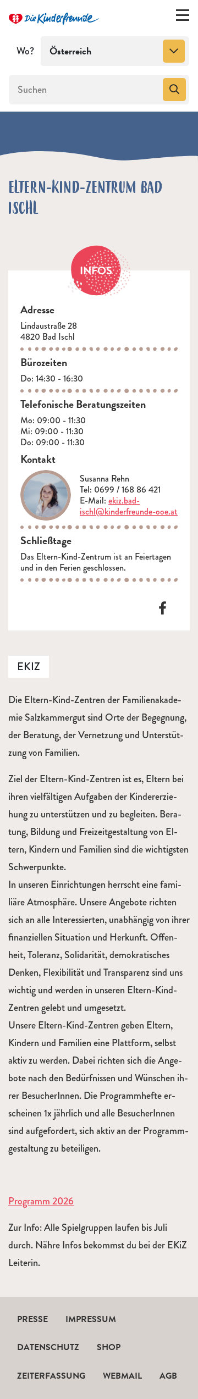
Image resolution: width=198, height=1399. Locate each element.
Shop (108, 1347)
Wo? (25, 51)
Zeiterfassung (51, 1376)
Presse (32, 1319)
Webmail (122, 1376)
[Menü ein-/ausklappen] (182, 17)
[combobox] (115, 51)
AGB (168, 1376)
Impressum (90, 1319)
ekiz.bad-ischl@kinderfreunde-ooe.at (129, 506)
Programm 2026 (41, 1201)
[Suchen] (174, 89)
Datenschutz (48, 1347)
